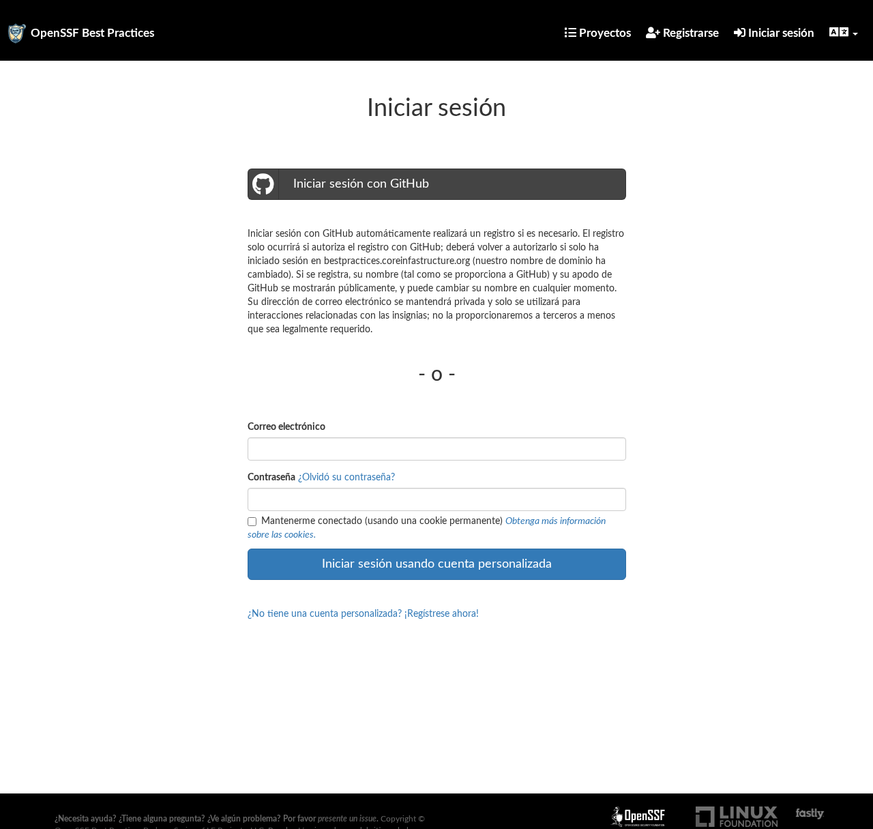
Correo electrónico (286, 427)
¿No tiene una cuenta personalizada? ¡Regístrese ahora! (363, 614)
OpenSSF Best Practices (92, 33)
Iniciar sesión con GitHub (359, 184)
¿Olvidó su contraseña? (346, 477)
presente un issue (347, 819)
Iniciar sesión (779, 33)
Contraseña (271, 477)
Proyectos (603, 33)
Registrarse (689, 33)
